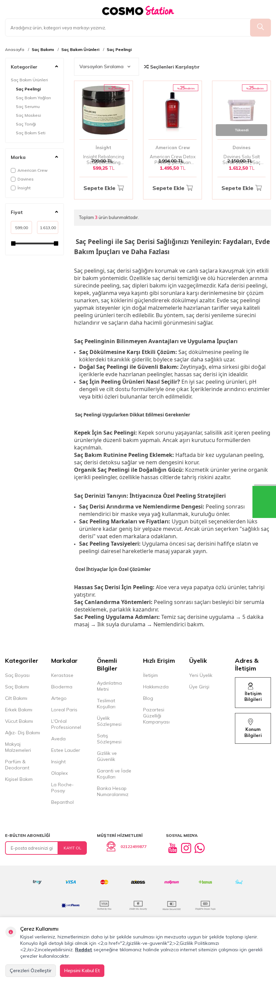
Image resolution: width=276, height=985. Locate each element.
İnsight (24, 187)
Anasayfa (14, 50)
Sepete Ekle (99, 188)
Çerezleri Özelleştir (30, 970)
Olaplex (59, 773)
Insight (58, 762)
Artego (59, 698)
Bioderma (61, 687)
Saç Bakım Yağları (33, 97)
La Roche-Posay (62, 788)
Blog (148, 698)
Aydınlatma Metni (109, 686)
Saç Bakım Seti (30, 132)
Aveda (58, 739)
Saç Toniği (26, 124)
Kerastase (62, 675)
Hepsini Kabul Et (82, 970)
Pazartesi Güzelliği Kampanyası (156, 716)
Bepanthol (62, 802)
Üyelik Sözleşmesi (109, 721)
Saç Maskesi (28, 115)
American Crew (32, 170)
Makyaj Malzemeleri (18, 747)
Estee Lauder (65, 750)
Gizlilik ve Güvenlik (107, 756)
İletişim (150, 675)
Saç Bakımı (43, 50)
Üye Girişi (199, 687)
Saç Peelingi (119, 50)
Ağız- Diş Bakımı (22, 733)
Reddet (83, 950)
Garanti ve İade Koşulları (114, 774)
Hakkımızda (156, 687)
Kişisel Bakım (19, 779)
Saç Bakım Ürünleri (80, 50)
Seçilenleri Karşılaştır (174, 67)
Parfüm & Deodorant (17, 765)
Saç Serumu (28, 106)
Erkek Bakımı (18, 710)
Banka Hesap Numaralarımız (113, 791)
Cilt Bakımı (16, 698)
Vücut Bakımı (19, 721)
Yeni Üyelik (200, 675)
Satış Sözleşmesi (109, 739)
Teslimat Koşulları (106, 703)
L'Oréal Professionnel (66, 724)
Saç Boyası (17, 675)
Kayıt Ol (72, 847)
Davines (26, 179)
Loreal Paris (64, 710)
